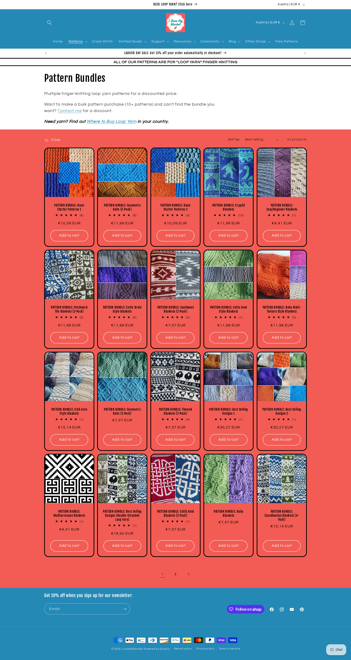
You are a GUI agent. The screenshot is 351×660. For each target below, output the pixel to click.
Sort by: (234, 139)
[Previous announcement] (46, 53)
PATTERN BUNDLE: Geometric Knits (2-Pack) (122, 412)
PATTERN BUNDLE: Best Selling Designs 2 (281, 412)
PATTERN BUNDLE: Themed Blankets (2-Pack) (175, 412)
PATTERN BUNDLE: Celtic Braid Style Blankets (122, 310)
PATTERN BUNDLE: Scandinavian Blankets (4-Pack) (282, 516)
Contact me (70, 110)
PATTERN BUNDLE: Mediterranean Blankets (69, 514)
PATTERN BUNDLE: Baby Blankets (228, 514)
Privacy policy (205, 648)
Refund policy (183, 648)
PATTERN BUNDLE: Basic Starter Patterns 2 (175, 207)
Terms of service (229, 648)
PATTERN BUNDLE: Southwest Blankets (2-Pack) (175, 310)
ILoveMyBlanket (132, 649)
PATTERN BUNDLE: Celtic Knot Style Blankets (228, 310)
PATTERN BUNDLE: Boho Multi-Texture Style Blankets (281, 310)
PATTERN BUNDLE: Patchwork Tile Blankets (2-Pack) (69, 310)
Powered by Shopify (157, 649)
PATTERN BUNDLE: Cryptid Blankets (228, 207)
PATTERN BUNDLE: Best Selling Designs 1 (228, 412)
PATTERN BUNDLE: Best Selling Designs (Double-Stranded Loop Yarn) (122, 516)
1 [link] (162, 574)
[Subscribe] (124, 608)
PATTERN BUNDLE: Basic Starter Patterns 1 (69, 207)
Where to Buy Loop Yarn (111, 121)
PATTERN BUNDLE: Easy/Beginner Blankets (281, 207)
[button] (49, 22)
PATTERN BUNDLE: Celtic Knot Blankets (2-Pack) (175, 514)
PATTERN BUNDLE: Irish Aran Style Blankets (69, 412)
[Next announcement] (305, 53)
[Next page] (188, 574)
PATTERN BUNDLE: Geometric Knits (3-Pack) (122, 207)
